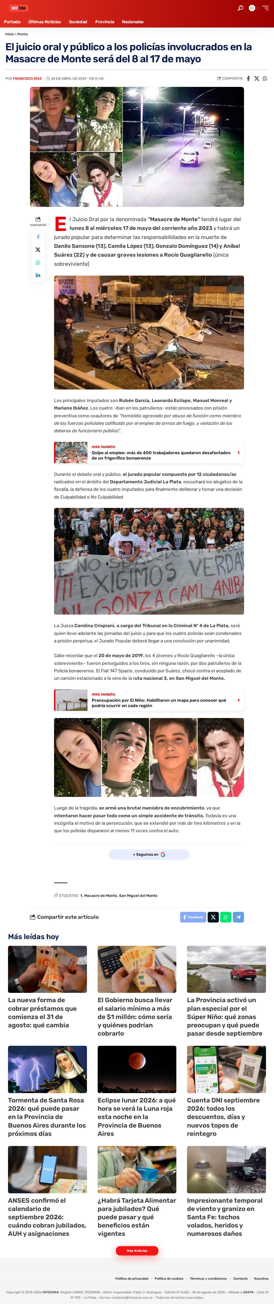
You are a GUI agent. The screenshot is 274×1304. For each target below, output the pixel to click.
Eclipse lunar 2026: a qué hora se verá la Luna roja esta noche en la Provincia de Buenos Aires (137, 1117)
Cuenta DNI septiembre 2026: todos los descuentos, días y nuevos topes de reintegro (223, 1117)
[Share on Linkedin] (38, 275)
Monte (22, 34)
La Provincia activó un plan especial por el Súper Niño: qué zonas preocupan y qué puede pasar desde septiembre (224, 1016)
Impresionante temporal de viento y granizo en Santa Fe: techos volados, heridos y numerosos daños (225, 1217)
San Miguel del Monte (138, 895)
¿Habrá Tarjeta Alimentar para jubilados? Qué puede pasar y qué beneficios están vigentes (137, 1217)
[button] (241, 8)
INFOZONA (51, 1292)
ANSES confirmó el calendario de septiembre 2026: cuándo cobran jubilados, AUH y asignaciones (47, 1217)
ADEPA (248, 1292)
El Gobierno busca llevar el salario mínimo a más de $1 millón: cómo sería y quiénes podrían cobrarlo (135, 1016)
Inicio (9, 34)
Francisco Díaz (27, 78)
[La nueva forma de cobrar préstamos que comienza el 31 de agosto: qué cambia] (47, 969)
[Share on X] (256, 78)
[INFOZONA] (18, 8)
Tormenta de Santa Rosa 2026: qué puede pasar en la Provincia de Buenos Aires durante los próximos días (47, 1117)
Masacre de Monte (100, 895)
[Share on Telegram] (238, 917)
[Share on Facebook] (248, 78)
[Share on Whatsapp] (265, 78)
